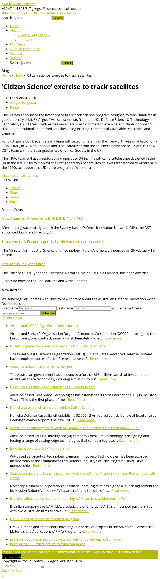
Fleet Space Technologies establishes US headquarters (52, 387)
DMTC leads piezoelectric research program (44, 519)
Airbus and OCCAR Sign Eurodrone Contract (44, 325)
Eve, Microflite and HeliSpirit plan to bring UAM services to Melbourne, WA (68, 498)
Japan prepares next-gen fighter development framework (66, 539)
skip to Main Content (18, 4)
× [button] (3, 575)
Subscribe (48, 313)
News (14, 107)
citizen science (13, 175)
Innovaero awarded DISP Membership (40, 448)
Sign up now (11, 556)
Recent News (12, 317)
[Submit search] (42, 567)
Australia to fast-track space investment (41, 366)
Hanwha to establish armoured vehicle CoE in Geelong (52, 407)
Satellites (31, 175)
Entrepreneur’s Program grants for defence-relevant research (54, 241)
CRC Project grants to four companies (47, 544)
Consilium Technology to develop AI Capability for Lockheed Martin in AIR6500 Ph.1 (75, 428)
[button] (15, 188)
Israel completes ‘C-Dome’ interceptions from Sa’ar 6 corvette (58, 346)
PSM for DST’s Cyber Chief (23, 264)
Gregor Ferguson (23, 102)
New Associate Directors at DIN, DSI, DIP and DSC (42, 218)
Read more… (114, 338)
